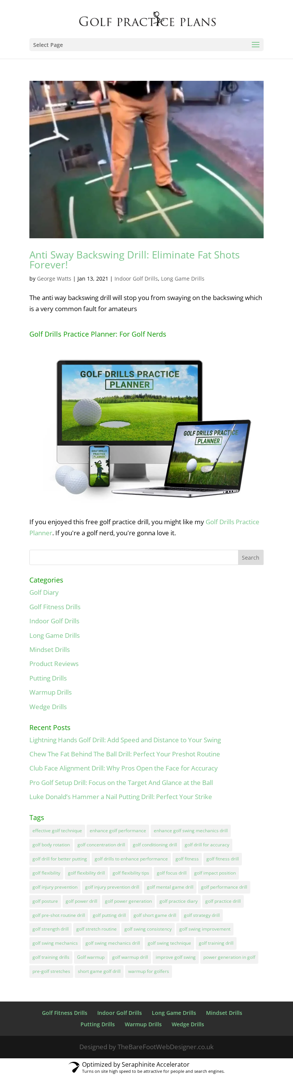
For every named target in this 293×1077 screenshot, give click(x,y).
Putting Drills (48, 678)
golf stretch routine (96, 929)
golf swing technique (169, 943)
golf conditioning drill (155, 844)
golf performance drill (224, 887)
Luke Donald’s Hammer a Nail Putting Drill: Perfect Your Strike (120, 796)
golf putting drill (109, 915)
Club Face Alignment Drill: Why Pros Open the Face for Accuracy (123, 768)
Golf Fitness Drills (54, 606)
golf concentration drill (101, 844)
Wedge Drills (48, 706)
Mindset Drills (49, 649)
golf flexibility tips (131, 873)
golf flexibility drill (86, 873)
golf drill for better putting (59, 859)
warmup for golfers (148, 971)
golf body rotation (51, 844)
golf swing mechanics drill (112, 943)
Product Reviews (54, 663)
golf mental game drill (170, 887)
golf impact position (215, 873)
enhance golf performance (118, 830)
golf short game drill (155, 915)
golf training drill (216, 943)
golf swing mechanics (55, 943)
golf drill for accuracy (207, 844)
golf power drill (81, 901)
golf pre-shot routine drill (58, 915)
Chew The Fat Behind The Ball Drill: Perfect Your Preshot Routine (124, 754)
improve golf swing (176, 957)
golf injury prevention (54, 887)
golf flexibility (46, 873)
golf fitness (187, 859)
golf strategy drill (202, 915)
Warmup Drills (50, 692)
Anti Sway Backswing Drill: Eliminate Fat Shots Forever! (134, 259)
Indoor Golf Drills (136, 278)
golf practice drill (223, 901)
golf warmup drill (130, 957)
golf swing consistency (148, 929)
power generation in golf (229, 957)
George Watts (54, 278)
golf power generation (128, 901)
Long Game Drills (182, 278)
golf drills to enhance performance (131, 859)
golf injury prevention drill (112, 887)
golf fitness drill (222, 859)
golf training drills (50, 957)
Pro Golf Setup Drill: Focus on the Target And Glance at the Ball (121, 782)
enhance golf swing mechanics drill (191, 830)
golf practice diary (178, 901)
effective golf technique (57, 830)
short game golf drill (99, 971)
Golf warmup (91, 957)
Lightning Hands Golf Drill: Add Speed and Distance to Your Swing (125, 739)
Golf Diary (44, 592)
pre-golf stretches (51, 971)
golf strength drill (50, 929)
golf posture (45, 901)
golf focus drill (172, 873)
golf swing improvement (204, 929)
